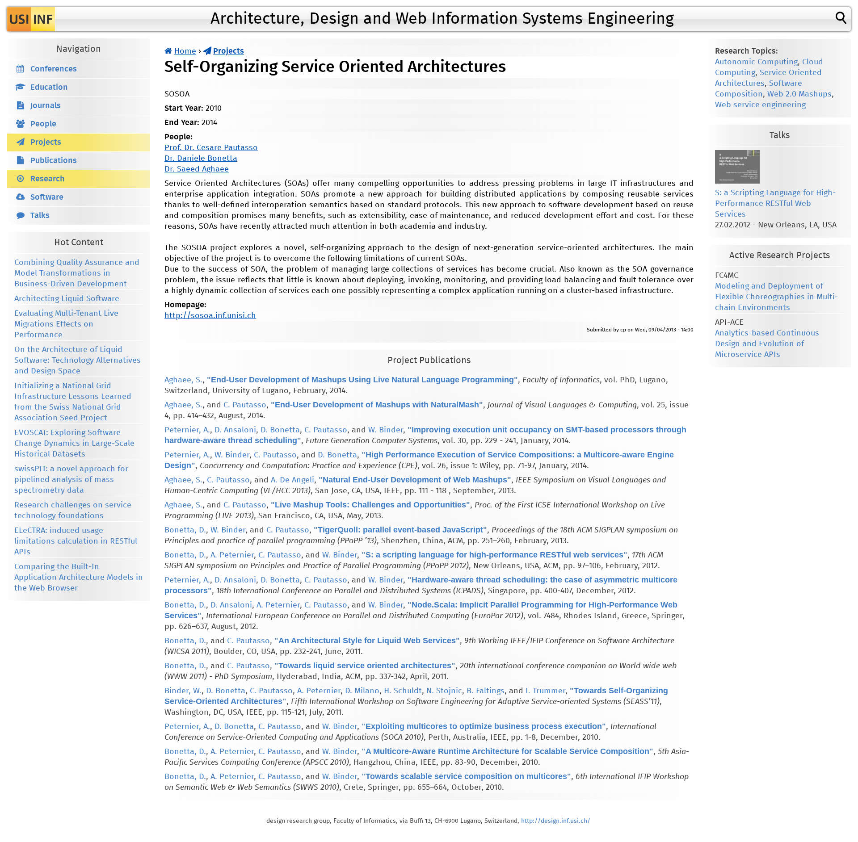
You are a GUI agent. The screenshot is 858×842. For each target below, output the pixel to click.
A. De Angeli (292, 480)
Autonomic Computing (756, 62)
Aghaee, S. (183, 380)
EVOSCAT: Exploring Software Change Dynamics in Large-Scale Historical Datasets (74, 443)
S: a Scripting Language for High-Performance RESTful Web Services (775, 203)
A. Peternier (232, 555)
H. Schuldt (403, 691)
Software (46, 197)
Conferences (53, 69)
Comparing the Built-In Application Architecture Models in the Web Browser (78, 577)
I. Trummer (545, 691)
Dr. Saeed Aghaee (196, 169)
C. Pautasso (244, 405)
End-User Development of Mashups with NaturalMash (377, 404)
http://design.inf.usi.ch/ (555, 821)
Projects (228, 51)
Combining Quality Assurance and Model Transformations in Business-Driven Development (76, 273)
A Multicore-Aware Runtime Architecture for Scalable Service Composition (507, 751)
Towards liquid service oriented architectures (364, 665)
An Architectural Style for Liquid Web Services (367, 640)
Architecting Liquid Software (66, 299)
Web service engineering (760, 105)
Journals (45, 106)
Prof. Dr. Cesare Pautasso (211, 148)
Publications (53, 161)
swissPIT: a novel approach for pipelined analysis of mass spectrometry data (71, 479)
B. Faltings (486, 691)
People (43, 124)
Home (185, 51)
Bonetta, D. (185, 530)
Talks (40, 216)
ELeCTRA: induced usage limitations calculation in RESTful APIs (75, 541)
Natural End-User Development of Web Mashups (415, 479)
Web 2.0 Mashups (799, 94)
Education (49, 88)
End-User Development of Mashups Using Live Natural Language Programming (362, 379)
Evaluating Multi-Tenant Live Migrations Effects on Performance (66, 324)
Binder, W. (183, 691)
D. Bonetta (280, 430)
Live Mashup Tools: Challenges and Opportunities (370, 504)
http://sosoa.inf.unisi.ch (210, 316)
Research (47, 179)
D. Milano (362, 691)
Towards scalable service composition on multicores (466, 776)
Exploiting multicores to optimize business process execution (484, 726)
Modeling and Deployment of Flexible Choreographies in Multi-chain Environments (776, 297)
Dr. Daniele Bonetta (200, 159)
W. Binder (385, 430)
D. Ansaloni (235, 430)
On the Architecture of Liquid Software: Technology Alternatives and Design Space (77, 360)
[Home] (31, 19)
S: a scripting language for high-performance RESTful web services (494, 554)
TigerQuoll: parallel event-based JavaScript (400, 529)
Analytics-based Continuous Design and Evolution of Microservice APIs (767, 344)
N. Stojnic (444, 691)
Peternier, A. (187, 430)
